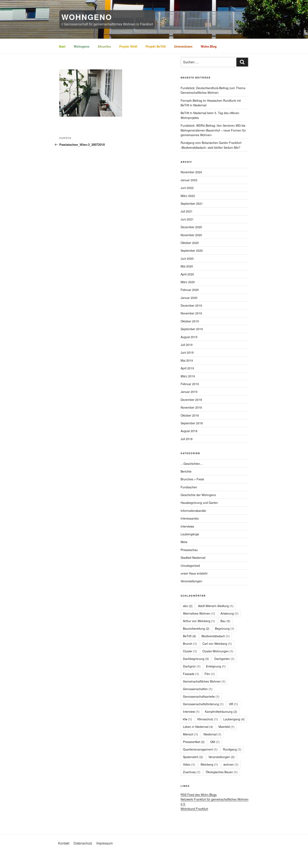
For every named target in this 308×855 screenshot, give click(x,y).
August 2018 (189, 431)
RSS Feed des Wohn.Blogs (199, 794)
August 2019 (189, 337)
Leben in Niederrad (198, 727)
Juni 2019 (187, 352)
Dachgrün (192, 666)
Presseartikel (194, 742)
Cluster (190, 651)
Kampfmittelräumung (221, 711)
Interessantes (190, 518)
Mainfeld (226, 727)
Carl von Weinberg (217, 643)
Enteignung (216, 666)
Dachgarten (224, 659)
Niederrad (212, 734)
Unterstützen (183, 46)
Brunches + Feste (192, 479)
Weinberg (209, 764)
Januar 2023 (189, 180)
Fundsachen (189, 487)
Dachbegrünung (196, 659)
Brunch (190, 643)
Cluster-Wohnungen (217, 651)
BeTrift (189, 636)
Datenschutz (83, 843)
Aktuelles (104, 46)
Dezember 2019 (191, 305)
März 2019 (188, 376)
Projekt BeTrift (156, 46)
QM (215, 742)
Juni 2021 (187, 219)
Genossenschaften (197, 689)
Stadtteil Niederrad (193, 557)
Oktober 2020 (190, 243)
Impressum (104, 843)
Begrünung (224, 628)
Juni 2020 (187, 258)
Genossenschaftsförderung (203, 704)
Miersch (190, 734)
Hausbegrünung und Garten (199, 502)
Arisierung (229, 613)
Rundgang (232, 749)
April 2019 (187, 368)
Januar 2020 (189, 298)
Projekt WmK (128, 46)
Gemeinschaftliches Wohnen (204, 681)
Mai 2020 (187, 266)
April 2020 (187, 274)
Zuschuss (191, 772)
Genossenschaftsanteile (201, 696)
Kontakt (63, 843)
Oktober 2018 (190, 415)
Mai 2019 (187, 360)
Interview (191, 711)
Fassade (191, 674)
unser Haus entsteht (194, 573)
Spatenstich (193, 757)
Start (62, 46)
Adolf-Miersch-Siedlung (215, 606)
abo (188, 606)
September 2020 (192, 250)
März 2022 (188, 196)
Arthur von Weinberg (199, 621)
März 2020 (188, 282)
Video (189, 764)
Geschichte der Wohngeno (198, 495)
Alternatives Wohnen (199, 613)
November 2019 (191, 313)
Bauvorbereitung (196, 628)
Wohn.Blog (209, 46)
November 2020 (191, 235)
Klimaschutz (207, 719)
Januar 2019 (189, 392)
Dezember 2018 (191, 400)
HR (233, 704)
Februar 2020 (190, 290)
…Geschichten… (192, 463)
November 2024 (191, 172)
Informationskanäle (193, 510)
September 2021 (192, 203)
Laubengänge (190, 534)
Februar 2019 (190, 384)
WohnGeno (86, 16)
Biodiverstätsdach (216, 636)
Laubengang (234, 719)
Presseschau (189, 550)
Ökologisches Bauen (222, 772)
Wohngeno (81, 46)
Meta (184, 542)
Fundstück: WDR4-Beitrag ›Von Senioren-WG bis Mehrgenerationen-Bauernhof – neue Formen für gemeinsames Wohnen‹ (213, 130)
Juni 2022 (187, 188)
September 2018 (192, 423)
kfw (187, 719)
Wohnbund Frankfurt (194, 809)
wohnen (230, 764)
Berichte (186, 471)
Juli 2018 (187, 439)
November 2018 (191, 407)
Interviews (187, 526)
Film (209, 674)
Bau (225, 621)
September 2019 (192, 329)
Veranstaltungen (191, 581)
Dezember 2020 (191, 227)
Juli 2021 (187, 211)
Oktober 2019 (190, 321)
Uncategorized (190, 565)
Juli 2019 (187, 345)
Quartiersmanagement (200, 749)
